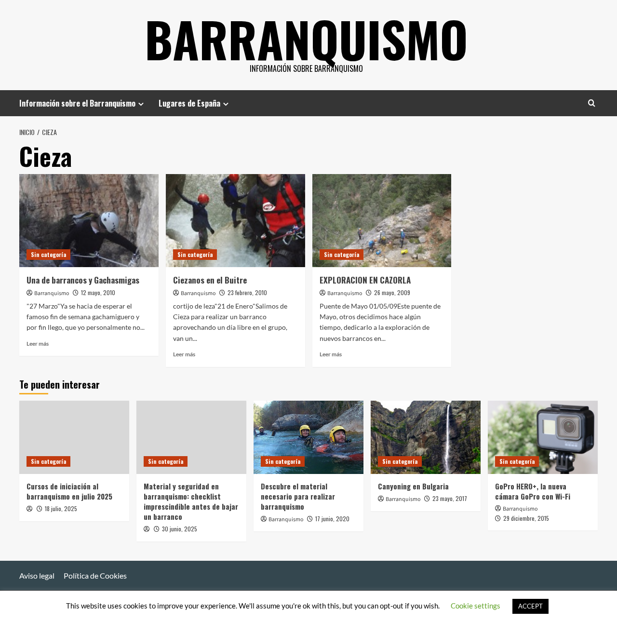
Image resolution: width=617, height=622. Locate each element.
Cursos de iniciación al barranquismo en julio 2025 (69, 491)
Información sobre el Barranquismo (77, 103)
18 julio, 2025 (61, 508)
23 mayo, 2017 (449, 498)
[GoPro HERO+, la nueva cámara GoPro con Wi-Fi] (543, 437)
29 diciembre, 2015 (526, 518)
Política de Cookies (95, 575)
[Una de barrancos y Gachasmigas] (89, 220)
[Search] (592, 103)
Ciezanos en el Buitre (210, 280)
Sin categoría (48, 254)
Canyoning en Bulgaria (413, 486)
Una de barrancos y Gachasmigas (83, 280)
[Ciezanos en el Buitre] (235, 220)
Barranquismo (306, 38)
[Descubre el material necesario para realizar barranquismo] (308, 437)
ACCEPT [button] (530, 606)
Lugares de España (189, 103)
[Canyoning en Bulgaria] (426, 437)
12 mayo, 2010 (98, 292)
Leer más (38, 343)
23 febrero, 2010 (247, 292)
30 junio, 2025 (179, 529)
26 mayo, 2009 (392, 292)
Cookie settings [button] (475, 605)
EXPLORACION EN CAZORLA (365, 280)
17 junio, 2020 (332, 518)
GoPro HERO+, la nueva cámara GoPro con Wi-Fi (532, 491)
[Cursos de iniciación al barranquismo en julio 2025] (74, 437)
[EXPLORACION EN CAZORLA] (382, 220)
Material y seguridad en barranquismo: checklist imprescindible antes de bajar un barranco (191, 501)
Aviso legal (36, 575)
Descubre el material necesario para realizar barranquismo (298, 496)
